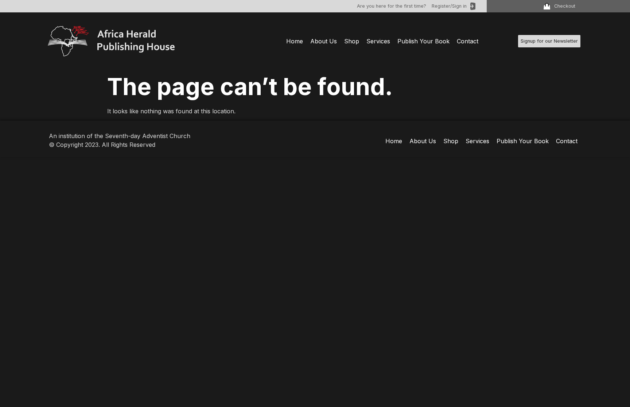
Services (378, 41)
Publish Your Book (423, 41)
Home (294, 41)
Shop (351, 41)
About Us (323, 41)
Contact (467, 41)
